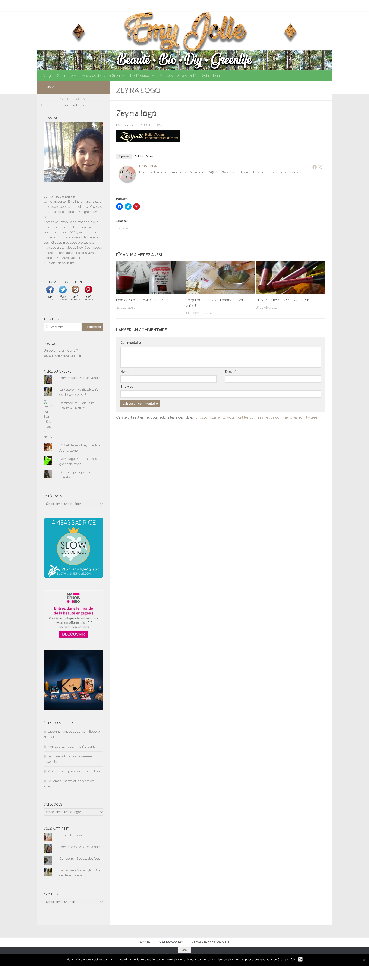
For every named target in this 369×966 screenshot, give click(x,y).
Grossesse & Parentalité (178, 76)
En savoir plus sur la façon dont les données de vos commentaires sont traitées (256, 417)
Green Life (65, 76)
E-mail (230, 371)
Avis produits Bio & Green (101, 76)
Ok (300, 959)
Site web (126, 386)
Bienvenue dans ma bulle (107, 5)
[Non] (364, 960)
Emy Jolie (129, 125)
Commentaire (131, 342)
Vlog (47, 76)
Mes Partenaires (70, 5)
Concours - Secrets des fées (79, 859)
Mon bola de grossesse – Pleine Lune (74, 771)
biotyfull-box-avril (72, 835)
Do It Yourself (140, 76)
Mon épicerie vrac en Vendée (80, 378)
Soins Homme (213, 76)
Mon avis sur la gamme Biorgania (71, 746)
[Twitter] (320, 167)
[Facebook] (314, 167)
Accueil (46, 5)
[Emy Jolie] (127, 181)
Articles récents (144, 156)
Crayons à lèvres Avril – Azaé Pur (282, 300)
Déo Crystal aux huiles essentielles (144, 300)
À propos (123, 156)
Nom (124, 371)
